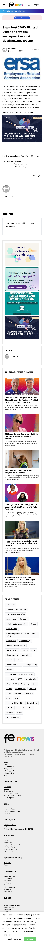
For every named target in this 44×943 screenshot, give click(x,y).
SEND (8, 693)
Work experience (12, 717)
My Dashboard (9, 883)
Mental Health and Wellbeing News (19, 674)
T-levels (9, 708)
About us (7, 762)
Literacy (9, 669)
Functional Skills (12, 650)
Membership (8, 889)
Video (6, 865)
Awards (6, 903)
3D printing (10, 605)
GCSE (33, 650)
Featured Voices (9, 827)
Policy (34, 684)
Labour (19, 660)
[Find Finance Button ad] (22, 279)
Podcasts (7, 863)
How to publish (9, 876)
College (33, 624)
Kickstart (9, 660)
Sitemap (7, 775)
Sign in (36, 5)
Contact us (8, 764)
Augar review (11, 619)
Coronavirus (11, 641)
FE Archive (12, 48)
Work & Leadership (11, 793)
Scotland (32, 689)
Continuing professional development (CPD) (20, 634)
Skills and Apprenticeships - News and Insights (21, 164)
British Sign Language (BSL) (16, 624)
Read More (7, 935)
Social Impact (9, 798)
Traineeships (28, 708)
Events (6, 885)
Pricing (6, 840)
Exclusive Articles (10, 825)
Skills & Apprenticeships (12, 795)
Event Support (9, 851)
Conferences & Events (12, 905)
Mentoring (10, 679)
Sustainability (32, 703)
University (10, 713)
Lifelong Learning (30, 665)
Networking (8, 909)
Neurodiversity (30, 679)
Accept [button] (30, 939)
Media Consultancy (10, 849)
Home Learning (12, 655)
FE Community (9, 767)
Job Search (8, 813)
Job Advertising (9, 847)
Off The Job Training (21, 684)
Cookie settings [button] (14, 939)
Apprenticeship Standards (16, 609)
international (26, 655)
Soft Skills (29, 693)
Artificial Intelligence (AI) (15, 614)
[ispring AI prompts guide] (22, 141)
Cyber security (24, 641)
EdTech (6, 789)
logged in (22, 223)
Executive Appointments (12, 809)
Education (7, 787)
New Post (7, 881)
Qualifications (20, 689)
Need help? (8, 891)
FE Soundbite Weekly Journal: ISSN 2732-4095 (21, 829)
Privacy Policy (9, 773)
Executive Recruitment (12, 811)
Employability (8, 791)
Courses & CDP (9, 907)
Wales (19, 713)
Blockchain (24, 619)
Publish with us (9, 769)
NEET (20, 679)
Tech (18, 708)
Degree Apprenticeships (15, 645)
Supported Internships (14, 703)
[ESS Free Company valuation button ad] (22, 303)
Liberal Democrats (13, 665)
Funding (25, 650)
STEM (16, 698)
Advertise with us (10, 771)
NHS (8, 684)
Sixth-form (18, 693)
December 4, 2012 (15, 51)
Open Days (8, 911)
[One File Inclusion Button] (22, 254)
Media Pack (8, 843)
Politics (9, 689)
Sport (8, 698)
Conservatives (11, 629)
